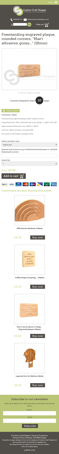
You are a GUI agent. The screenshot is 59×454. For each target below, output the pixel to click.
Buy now (37, 237)
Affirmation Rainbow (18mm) (29, 228)
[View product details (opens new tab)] (29, 210)
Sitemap (29, 438)
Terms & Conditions (40, 435)
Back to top (30, 450)
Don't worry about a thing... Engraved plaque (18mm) (29, 328)
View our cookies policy (29, 446)
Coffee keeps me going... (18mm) (29, 277)
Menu (50, 2)
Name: (29, 409)
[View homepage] (29, 10)
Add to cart (11, 176)
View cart (40, 24)
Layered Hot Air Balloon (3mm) (29, 376)
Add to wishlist (12, 110)
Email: (30, 417)
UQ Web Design (40, 438)
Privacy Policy (18, 438)
